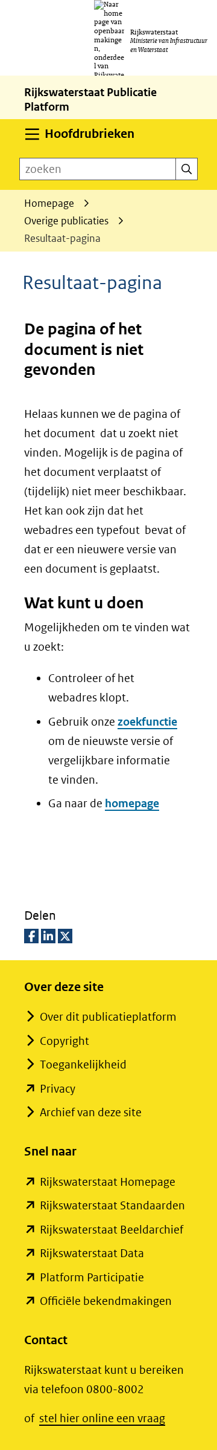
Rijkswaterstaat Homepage (107, 1182)
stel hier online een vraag (102, 1418)
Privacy (57, 1089)
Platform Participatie (92, 1277)
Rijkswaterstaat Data (92, 1253)
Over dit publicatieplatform (108, 1017)
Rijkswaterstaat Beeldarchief (111, 1230)
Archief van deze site (91, 1112)
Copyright (64, 1041)
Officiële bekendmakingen (106, 1301)
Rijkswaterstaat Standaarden (112, 1205)
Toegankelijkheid (83, 1064)
